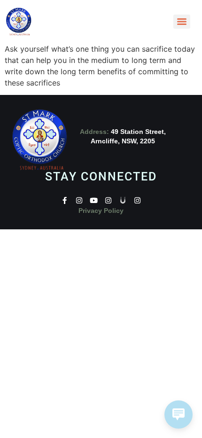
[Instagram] (79, 200)
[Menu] (181, 22)
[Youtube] (93, 200)
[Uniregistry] (122, 200)
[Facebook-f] (64, 200)
